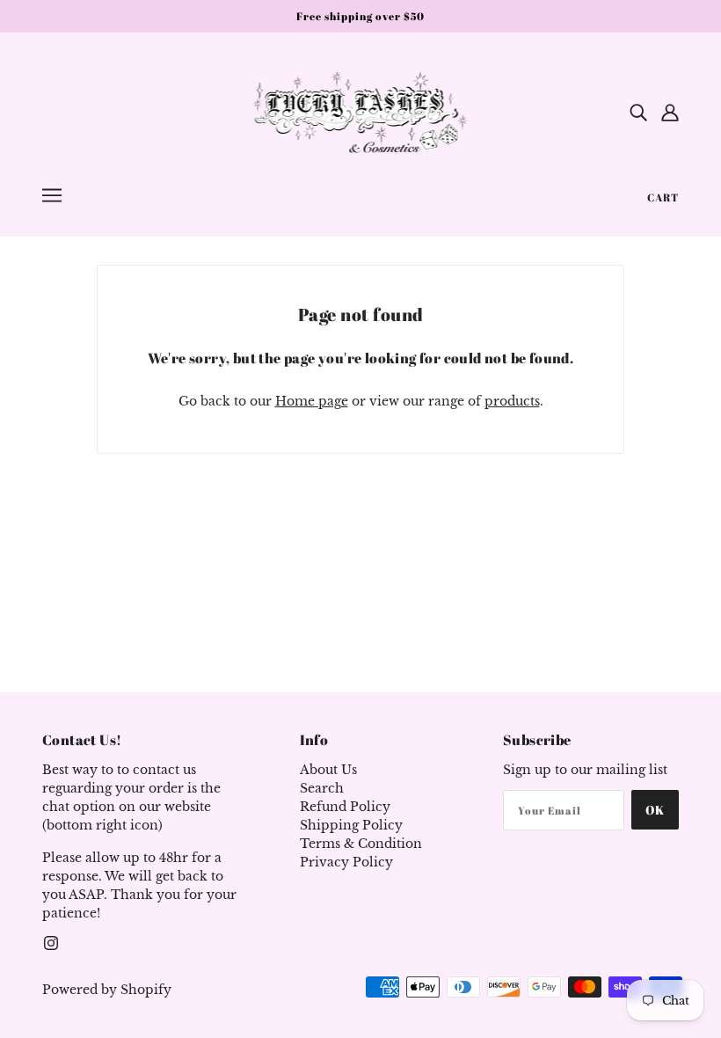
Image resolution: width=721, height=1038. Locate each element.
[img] (638, 111)
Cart (663, 197)
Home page (311, 401)
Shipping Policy (351, 825)
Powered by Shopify (106, 990)
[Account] (670, 111)
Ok (655, 809)
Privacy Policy (346, 862)
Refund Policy (345, 807)
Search (322, 788)
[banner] (361, 111)
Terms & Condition (361, 844)
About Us (328, 770)
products (512, 401)
